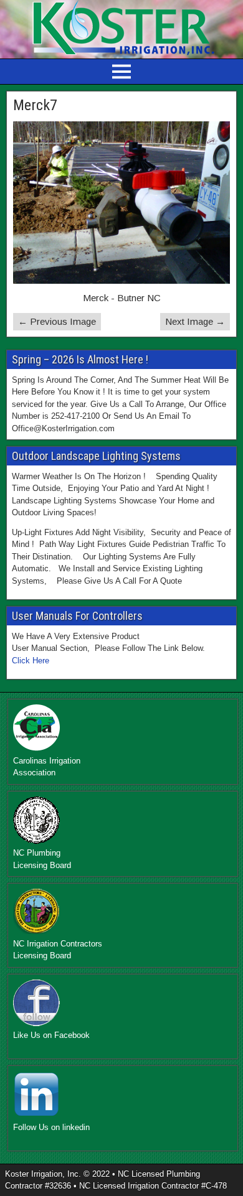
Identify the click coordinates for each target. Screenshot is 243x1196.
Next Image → (195, 321)
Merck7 (35, 105)
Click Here (30, 660)
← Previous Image (57, 321)
